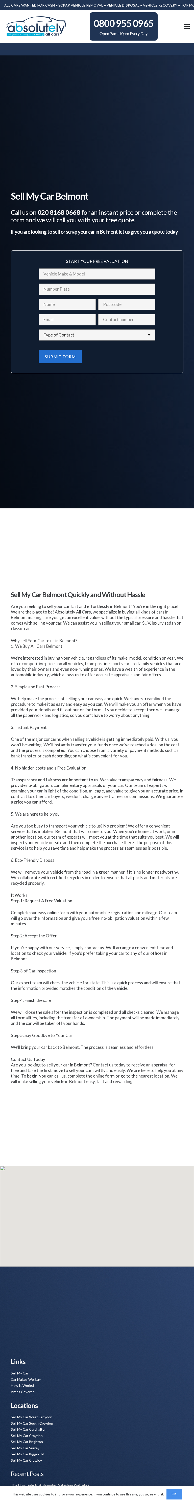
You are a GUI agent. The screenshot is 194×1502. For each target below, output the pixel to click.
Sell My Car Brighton (27, 1441)
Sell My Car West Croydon (31, 1417)
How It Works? (22, 1385)
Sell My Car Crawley (26, 1460)
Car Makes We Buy (26, 1379)
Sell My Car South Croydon (32, 1423)
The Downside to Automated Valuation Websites (50, 1485)
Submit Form (60, 356)
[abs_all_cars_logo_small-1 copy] (35, 26)
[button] (186, 26)
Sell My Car (19, 1373)
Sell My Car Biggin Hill (27, 1454)
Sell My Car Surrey (25, 1448)
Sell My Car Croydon (27, 1435)
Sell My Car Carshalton (28, 1429)
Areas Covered (23, 1392)
